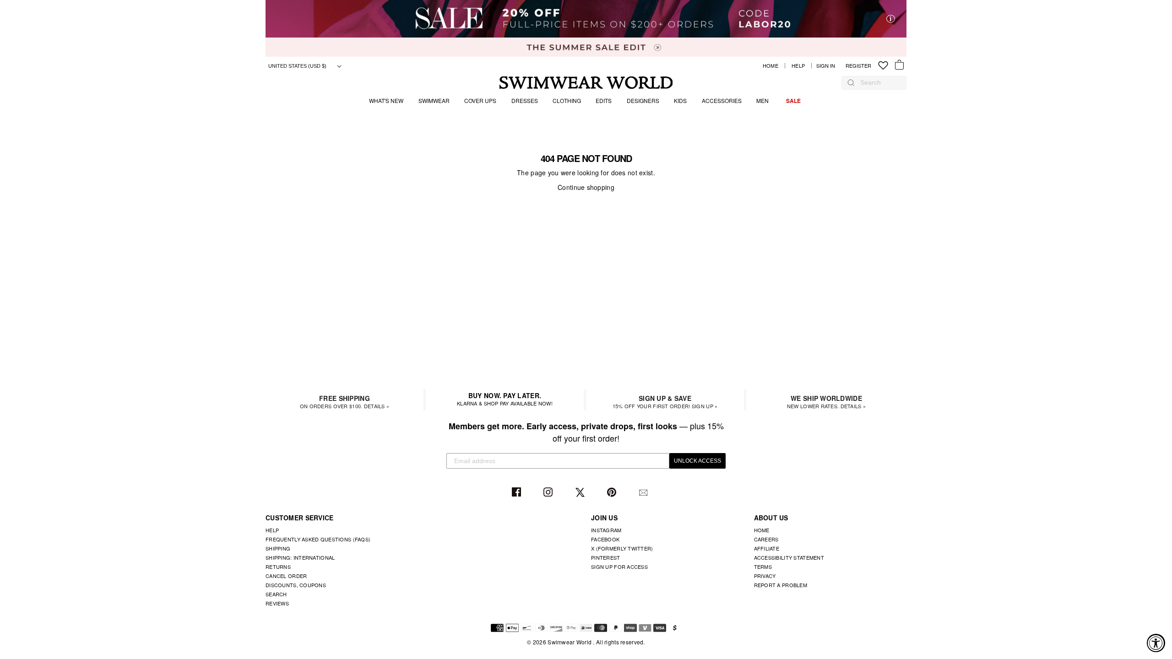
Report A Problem (780, 585)
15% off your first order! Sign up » (665, 402)
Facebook (517, 492)
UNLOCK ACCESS (697, 461)
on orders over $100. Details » (344, 402)
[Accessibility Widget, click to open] (1156, 643)
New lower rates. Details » (826, 402)
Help (798, 65)
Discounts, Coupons (296, 585)
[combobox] (878, 82)
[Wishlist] (883, 65)
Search (276, 594)
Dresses (524, 100)
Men (762, 100)
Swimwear (434, 100)
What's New (386, 100)
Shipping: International (300, 557)
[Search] (851, 82)
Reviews (277, 603)
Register (858, 65)
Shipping (278, 548)
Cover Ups (480, 100)
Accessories (722, 100)
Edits (604, 100)
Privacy (765, 575)
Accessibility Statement (789, 557)
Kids (680, 100)
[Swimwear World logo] (586, 82)
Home (770, 65)
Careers (766, 539)
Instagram (549, 492)
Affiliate (767, 548)
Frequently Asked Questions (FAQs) (318, 539)
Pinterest (613, 492)
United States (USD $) (298, 66)
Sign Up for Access (619, 566)
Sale (793, 101)
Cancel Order (286, 575)
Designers (643, 100)
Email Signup (644, 492)
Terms (763, 566)
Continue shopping (586, 187)
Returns (278, 566)
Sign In (828, 65)
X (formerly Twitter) (622, 548)
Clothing (567, 100)
